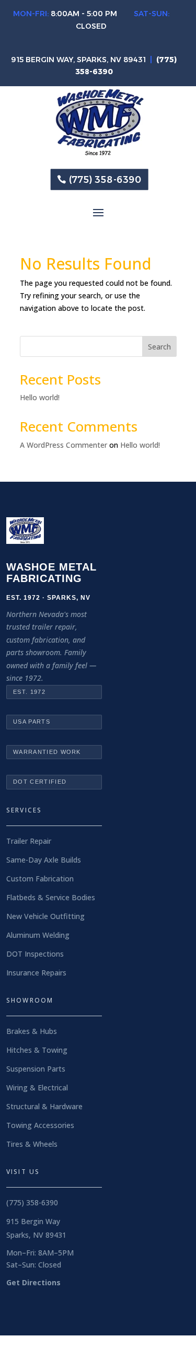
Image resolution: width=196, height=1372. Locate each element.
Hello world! (40, 397)
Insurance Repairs (36, 973)
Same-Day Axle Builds (43, 860)
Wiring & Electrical (37, 1087)
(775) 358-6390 (105, 179)
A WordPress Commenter (63, 445)
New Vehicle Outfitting (45, 916)
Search (159, 347)
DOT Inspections (35, 954)
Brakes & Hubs (31, 1031)
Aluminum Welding (38, 935)
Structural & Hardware (44, 1106)
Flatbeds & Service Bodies (50, 897)
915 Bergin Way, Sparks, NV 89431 (78, 59)
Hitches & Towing (36, 1050)
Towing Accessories (40, 1125)
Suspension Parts (35, 1069)
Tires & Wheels (31, 1144)
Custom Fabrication (40, 878)
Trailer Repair (28, 841)
